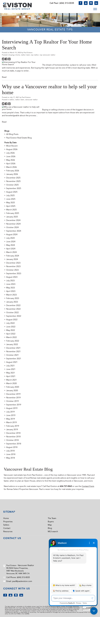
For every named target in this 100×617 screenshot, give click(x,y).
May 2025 (10, 202)
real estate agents (44, 478)
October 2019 (12, 401)
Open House (29, 481)
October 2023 (12, 270)
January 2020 (12, 390)
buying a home (14, 55)
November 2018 (13, 436)
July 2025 (10, 195)
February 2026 (12, 170)
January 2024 (12, 259)
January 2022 (12, 344)
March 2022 (11, 337)
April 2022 (10, 334)
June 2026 (10, 156)
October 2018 (12, 440)
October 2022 (12, 312)
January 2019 (12, 429)
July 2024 (10, 238)
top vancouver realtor (47, 55)
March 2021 (11, 380)
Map (50, 525)
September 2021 (13, 358)
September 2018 (13, 444)
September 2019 (13, 405)
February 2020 (12, 387)
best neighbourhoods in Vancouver (67, 481)
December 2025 (13, 178)
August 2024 (11, 234)
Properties (8, 521)
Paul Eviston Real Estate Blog (19, 138)
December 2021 (13, 348)
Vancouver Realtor (26, 565)
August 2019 (11, 408)
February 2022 (12, 341)
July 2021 (10, 366)
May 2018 (10, 458)
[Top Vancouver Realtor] (17, 5)
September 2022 (13, 316)
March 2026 (11, 167)
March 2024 (11, 252)
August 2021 (11, 362)
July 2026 (10, 153)
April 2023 (10, 291)
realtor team (25, 55)
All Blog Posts (12, 134)
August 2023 (11, 277)
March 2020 (11, 383)
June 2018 (10, 454)
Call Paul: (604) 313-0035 (62, 3)
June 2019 (10, 415)
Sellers (6, 525)
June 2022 (10, 326)
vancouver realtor (31, 100)
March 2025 (11, 209)
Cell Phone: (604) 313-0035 (18, 577)
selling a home (57, 109)
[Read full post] (21, 63)
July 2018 (10, 451)
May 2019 (10, 419)
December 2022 (13, 305)
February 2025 (12, 213)
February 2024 (12, 256)
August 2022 (11, 319)
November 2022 (13, 309)
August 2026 (11, 149)
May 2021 (10, 373)
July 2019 (10, 412)
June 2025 (10, 199)
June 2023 (10, 284)
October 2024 (12, 227)
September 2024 (13, 231)
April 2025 (10, 206)
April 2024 (10, 248)
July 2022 (10, 323)
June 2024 (10, 241)
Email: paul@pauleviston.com (19, 581)
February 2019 (12, 426)
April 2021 (10, 376)
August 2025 (11, 192)
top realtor (35, 55)
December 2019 (13, 394)
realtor (11, 100)
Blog (50, 528)
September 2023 (13, 273)
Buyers (51, 521)
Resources (7, 531)
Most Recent (12, 146)
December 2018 (13, 433)
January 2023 (12, 302)
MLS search (53, 531)
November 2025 (13, 181)
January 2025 (12, 217)
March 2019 (11, 422)
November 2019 (13, 397)
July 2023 (10, 280)
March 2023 (11, 295)
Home (6, 518)
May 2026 (10, 160)
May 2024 (10, 245)
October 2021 (12, 355)
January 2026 (12, 174)
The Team (52, 518)
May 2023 (10, 287)
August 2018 (11, 447)
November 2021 (13, 351)
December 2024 (13, 220)
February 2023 (12, 298)
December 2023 (13, 263)
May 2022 (10, 330)
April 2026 (10, 163)
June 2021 (10, 369)
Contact (6, 528)
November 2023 (13, 266)
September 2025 (13, 188)
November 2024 (13, 224)
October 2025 (12, 185)
